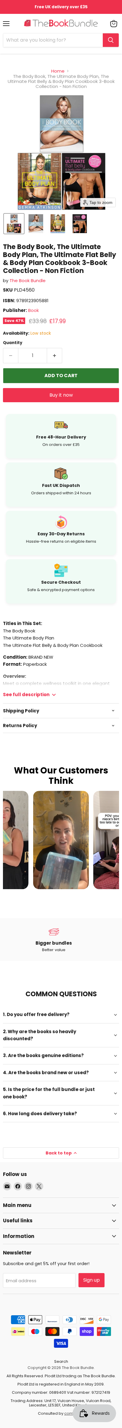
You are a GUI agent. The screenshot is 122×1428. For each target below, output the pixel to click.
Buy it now (61, 395)
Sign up (91, 1280)
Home (58, 70)
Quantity (12, 343)
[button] (14, 224)
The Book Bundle (27, 280)
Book (33, 310)
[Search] (111, 40)
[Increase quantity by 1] (54, 355)
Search (61, 1361)
